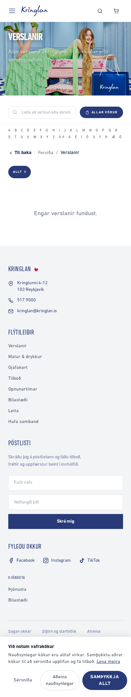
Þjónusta (17, 589)
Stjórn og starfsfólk (59, 632)
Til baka (23, 153)
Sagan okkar (19, 632)
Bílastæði (18, 400)
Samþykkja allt (104, 680)
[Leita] (100, 11)
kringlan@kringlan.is (37, 311)
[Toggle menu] (12, 11)
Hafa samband (23, 421)
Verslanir (17, 346)
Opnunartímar (22, 389)
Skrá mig (65, 521)
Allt (19, 172)
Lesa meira (108, 661)
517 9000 (26, 300)
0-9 (62, 137)
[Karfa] (116, 11)
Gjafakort (18, 367)
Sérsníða (23, 680)
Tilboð (14, 378)
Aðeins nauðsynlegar (60, 680)
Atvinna (93, 632)
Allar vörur (105, 112)
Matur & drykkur (25, 357)
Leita (13, 411)
